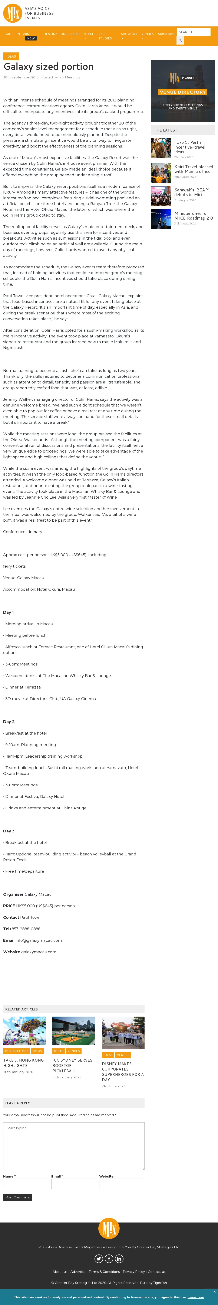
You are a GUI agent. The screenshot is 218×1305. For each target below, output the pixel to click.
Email (57, 1176)
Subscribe (166, 34)
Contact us (156, 1272)
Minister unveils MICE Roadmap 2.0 (193, 215)
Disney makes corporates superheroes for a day (123, 1071)
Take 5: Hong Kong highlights (23, 1062)
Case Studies (105, 36)
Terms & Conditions (104, 1272)
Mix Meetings (69, 77)
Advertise (78, 1272)
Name (9, 1176)
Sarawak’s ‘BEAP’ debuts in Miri (191, 192)
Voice (89, 34)
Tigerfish (160, 1283)
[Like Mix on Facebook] (109, 1258)
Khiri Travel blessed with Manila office (193, 168)
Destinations (55, 34)
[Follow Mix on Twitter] (99, 1258)
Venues (147, 34)
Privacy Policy (134, 1272)
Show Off (129, 34)
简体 (26, 34)
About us (60, 1272)
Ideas (74, 34)
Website (106, 1176)
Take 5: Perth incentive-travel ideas (189, 147)
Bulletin (12, 34)
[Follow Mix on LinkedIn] (119, 1258)
